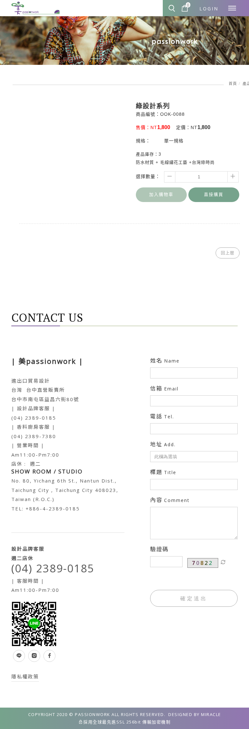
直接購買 (213, 194)
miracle (211, 714)
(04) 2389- (26, 417)
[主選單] (232, 8)
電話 (162, 416)
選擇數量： (148, 176)
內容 (170, 500)
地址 (163, 444)
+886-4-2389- (45, 508)
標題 (163, 472)
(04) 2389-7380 (33, 436)
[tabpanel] (124, 40)
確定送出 (194, 598)
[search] (172, 9)
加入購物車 (161, 194)
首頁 (233, 83)
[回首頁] (35, 8)
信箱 (164, 388)
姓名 (165, 360)
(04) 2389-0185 (52, 568)
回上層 (227, 252)
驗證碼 (159, 549)
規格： (143, 140)
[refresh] (223, 562)
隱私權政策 (25, 676)
